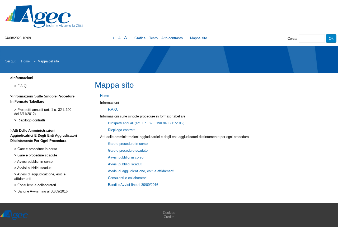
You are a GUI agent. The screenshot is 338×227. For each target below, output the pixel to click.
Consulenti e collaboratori (36, 185)
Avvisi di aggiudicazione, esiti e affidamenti (141, 171)
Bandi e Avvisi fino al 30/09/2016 (42, 191)
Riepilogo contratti (30, 120)
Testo (153, 38)
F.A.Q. (21, 86)
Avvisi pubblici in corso (34, 162)
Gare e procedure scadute (36, 155)
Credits (169, 217)
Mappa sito (198, 38)
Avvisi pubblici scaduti (33, 168)
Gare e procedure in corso (36, 149)
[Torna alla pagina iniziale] (44, 16)
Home (25, 61)
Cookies (169, 213)
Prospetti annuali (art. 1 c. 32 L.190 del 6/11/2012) (146, 123)
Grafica (139, 38)
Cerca (292, 39)
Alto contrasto (172, 38)
